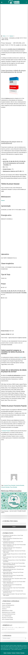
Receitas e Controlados (7, 617)
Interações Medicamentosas (8, 614)
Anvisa (20, 357)
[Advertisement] (14, 19)
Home (4, 36)
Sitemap (22, 653)
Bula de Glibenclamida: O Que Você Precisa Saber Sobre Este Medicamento (14, 567)
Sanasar (11, 36)
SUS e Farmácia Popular (7, 619)
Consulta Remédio (20, 485)
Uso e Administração (6, 615)
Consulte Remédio (5, 487)
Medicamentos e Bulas (7, 610)
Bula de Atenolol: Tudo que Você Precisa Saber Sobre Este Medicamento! (14, 564)
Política (18, 653)
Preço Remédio (13, 487)
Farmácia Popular (6, 430)
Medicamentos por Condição (8, 612)
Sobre (5, 653)
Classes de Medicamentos (8, 605)
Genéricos (4, 608)
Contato (9, 653)
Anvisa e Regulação (6, 603)
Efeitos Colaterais (6, 607)
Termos (13, 653)
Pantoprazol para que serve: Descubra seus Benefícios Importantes (13, 542)
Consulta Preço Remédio (9, 485)
